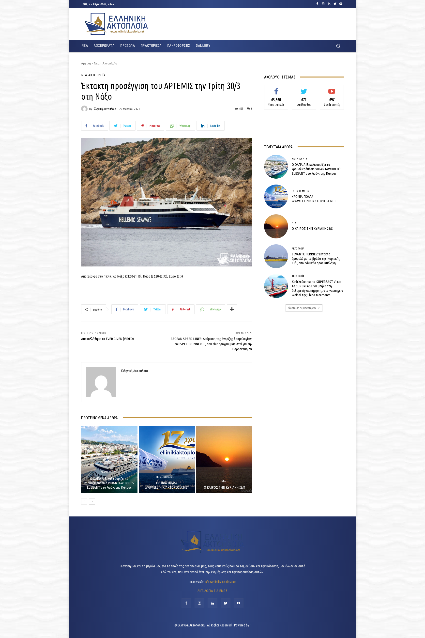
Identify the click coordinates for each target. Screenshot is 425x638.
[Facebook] (317, 4)
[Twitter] (335, 4)
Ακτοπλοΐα (110, 63)
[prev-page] (84, 501)
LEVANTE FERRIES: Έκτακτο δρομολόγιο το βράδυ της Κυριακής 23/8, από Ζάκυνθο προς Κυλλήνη (316, 258)
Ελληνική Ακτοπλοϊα (104, 108)
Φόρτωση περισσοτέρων (302, 308)
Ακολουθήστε (304, 88)
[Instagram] (323, 4)
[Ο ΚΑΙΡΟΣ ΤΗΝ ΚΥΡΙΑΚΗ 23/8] (224, 459)
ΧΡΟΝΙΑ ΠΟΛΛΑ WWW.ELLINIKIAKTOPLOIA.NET (167, 485)
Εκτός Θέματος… (166, 477)
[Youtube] (341, 4)
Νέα (96, 63)
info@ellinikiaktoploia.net (220, 581)
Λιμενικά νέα (108, 472)
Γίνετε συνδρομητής (332, 90)
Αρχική (86, 63)
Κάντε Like (276, 88)
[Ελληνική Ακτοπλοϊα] (85, 109)
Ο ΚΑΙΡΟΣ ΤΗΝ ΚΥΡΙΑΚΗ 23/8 (224, 487)
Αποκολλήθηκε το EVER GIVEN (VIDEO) (107, 339)
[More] (232, 309)
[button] (338, 46)
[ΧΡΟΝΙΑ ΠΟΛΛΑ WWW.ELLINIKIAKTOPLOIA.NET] (167, 459)
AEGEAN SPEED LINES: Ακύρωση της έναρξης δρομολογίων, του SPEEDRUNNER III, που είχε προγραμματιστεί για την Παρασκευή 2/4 (211, 344)
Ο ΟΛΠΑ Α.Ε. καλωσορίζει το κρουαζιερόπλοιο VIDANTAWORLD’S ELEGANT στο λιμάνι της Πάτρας (109, 482)
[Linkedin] (329, 4)
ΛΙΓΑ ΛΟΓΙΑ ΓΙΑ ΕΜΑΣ (212, 591)
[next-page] (92, 501)
